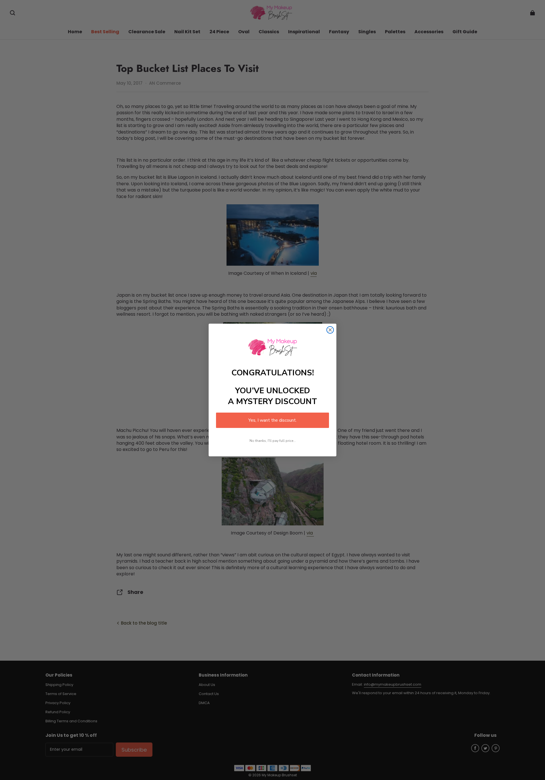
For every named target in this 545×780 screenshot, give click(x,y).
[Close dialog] (330, 329)
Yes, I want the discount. (272, 420)
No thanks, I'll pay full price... (273, 440)
